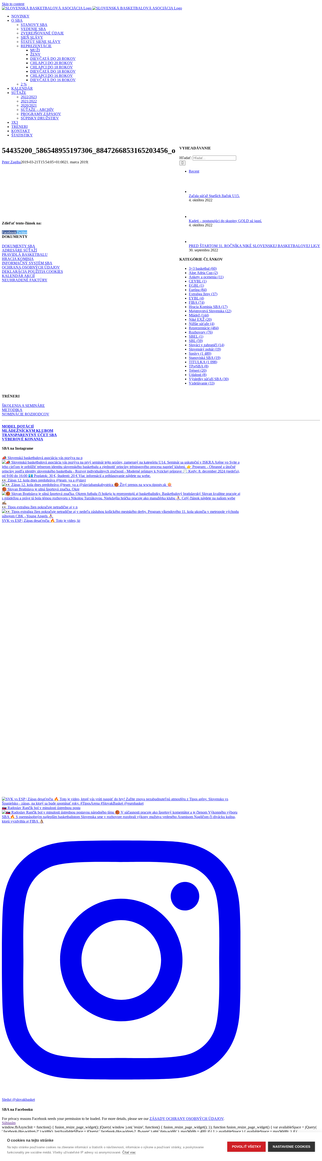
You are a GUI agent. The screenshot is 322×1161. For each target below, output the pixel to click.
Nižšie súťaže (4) (201, 324)
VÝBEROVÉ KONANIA (22, 439)
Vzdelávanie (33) (202, 383)
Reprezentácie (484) (204, 328)
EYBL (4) (196, 298)
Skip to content (13, 4)
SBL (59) (196, 341)
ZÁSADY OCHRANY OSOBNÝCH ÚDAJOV (186, 1119)
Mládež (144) (199, 315)
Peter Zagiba (11, 162)
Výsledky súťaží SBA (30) (209, 379)
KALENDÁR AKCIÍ (18, 276)
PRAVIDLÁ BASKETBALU (25, 255)
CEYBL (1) (197, 281)
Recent (194, 171)
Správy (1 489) (200, 353)
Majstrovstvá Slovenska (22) (210, 311)
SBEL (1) (196, 336)
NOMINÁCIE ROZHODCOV (25, 414)
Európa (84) (198, 290)
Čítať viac (129, 1152)
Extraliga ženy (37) (203, 294)
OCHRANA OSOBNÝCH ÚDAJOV (31, 267)
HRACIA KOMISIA (18, 259)
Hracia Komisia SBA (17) (208, 307)
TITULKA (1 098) (203, 362)
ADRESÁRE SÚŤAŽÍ (19, 250)
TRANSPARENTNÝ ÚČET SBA (29, 435)
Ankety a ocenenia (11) (206, 277)
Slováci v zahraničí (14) (206, 345)
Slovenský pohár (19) (205, 349)
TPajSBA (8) (198, 366)
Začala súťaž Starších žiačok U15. (214, 196)
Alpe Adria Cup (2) (203, 273)
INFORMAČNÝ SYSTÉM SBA (27, 263)
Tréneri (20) (197, 370)
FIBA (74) (196, 302)
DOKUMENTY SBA (18, 246)
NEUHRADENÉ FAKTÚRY (24, 280)
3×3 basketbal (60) (203, 268)
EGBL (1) (196, 285)
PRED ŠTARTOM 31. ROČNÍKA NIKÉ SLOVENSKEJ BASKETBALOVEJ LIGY (254, 246)
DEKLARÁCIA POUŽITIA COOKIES (32, 272)
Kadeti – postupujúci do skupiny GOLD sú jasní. (225, 221)
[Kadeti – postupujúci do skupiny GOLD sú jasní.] (196, 217)
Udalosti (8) (197, 375)
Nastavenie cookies (291, 1146)
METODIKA (12, 410)
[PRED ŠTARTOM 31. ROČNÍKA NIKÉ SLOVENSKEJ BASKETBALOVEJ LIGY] (196, 242)
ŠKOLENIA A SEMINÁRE (23, 406)
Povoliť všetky (246, 1146)
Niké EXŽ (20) (200, 319)
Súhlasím (9, 1123)
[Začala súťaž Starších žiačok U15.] (196, 192)
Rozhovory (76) (201, 332)
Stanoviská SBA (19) (204, 358)
